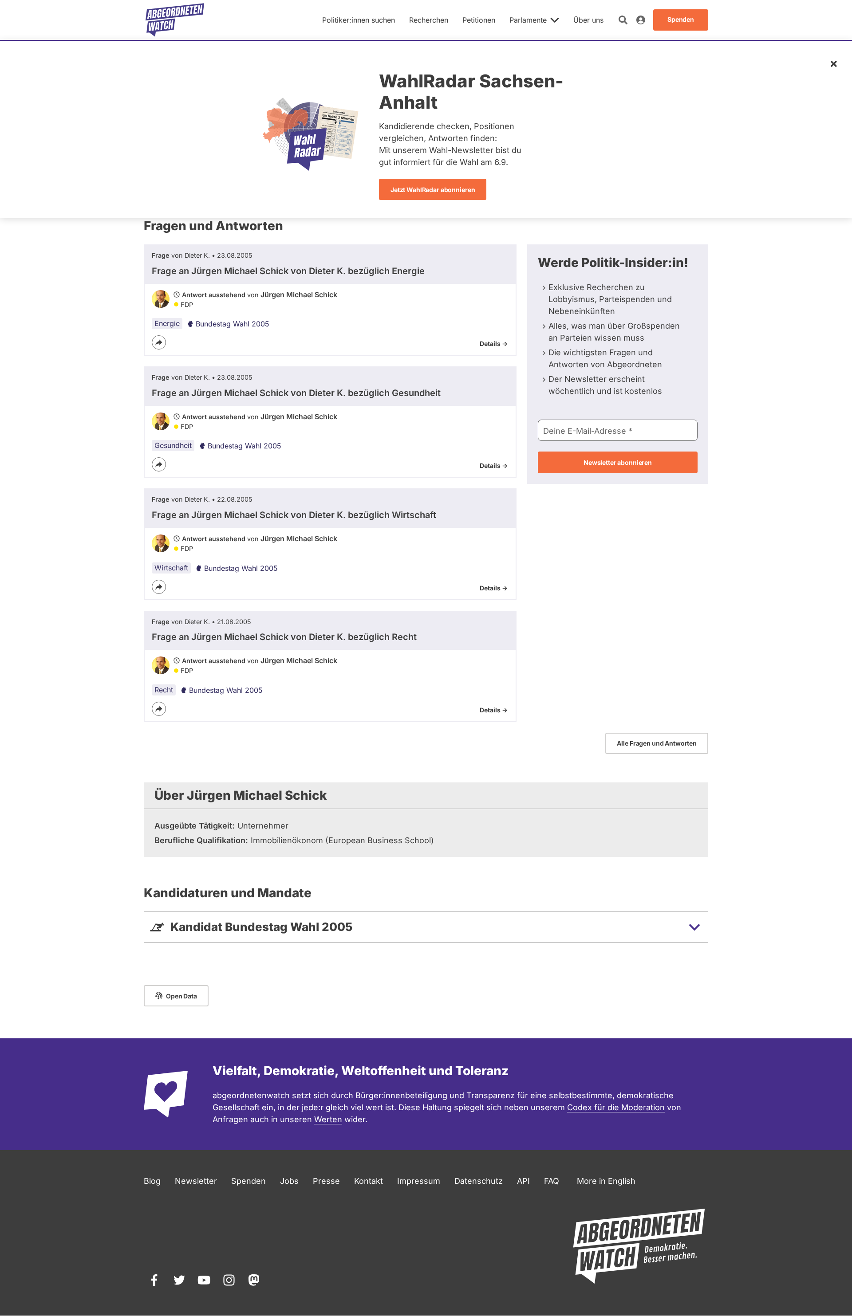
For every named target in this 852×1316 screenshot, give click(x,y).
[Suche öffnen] (623, 20)
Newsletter (196, 1181)
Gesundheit (173, 445)
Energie (167, 323)
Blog (152, 1181)
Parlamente (528, 20)
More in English (606, 1181)
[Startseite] (175, 20)
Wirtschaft (171, 567)
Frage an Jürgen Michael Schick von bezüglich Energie (288, 271)
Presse (326, 1181)
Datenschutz (478, 1181)
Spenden (248, 1181)
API (523, 1181)
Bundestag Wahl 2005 (232, 323)
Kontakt (368, 1181)
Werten (328, 1119)
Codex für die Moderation (616, 1107)
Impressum (418, 1181)
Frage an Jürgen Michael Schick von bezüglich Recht (284, 637)
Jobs (289, 1181)
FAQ (551, 1181)
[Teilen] (159, 342)
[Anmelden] (640, 20)
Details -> (494, 343)
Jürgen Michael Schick (298, 294)
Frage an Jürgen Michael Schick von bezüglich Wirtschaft (294, 515)
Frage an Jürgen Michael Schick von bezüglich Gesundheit (296, 393)
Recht (163, 689)
